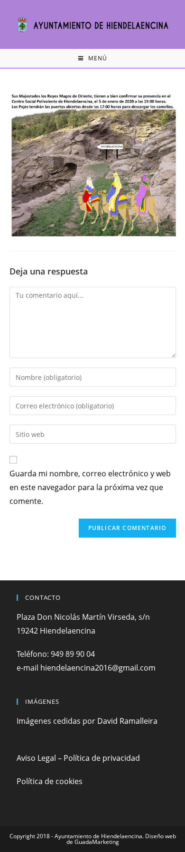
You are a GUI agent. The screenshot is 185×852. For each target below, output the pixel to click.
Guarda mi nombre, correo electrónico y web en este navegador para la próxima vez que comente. (90, 487)
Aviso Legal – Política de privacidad (78, 758)
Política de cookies (50, 781)
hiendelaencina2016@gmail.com (98, 668)
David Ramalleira (127, 721)
